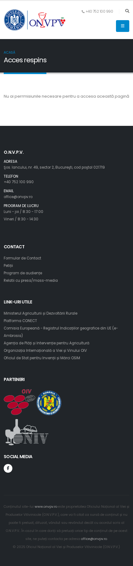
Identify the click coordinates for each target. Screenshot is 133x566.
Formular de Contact (22, 258)
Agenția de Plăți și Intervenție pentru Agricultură (46, 343)
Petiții (8, 265)
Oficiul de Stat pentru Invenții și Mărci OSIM (42, 358)
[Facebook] (8, 468)
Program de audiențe (23, 273)
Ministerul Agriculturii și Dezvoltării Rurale (40, 313)
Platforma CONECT (20, 320)
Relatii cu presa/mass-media (31, 280)
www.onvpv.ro (46, 506)
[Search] (127, 11)
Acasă (9, 52)
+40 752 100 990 (19, 181)
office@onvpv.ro (18, 196)
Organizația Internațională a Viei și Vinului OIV (45, 350)
